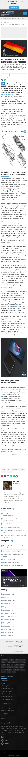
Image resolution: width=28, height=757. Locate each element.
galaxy (23, 659)
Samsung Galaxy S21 (8, 610)
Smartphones (8, 18)
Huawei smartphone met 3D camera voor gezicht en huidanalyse (13, 520)
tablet (14, 672)
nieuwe (22, 669)
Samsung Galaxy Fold (8, 623)
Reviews (3, 18)
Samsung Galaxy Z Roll (8, 603)
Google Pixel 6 (6, 607)
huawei (3, 469)
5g (20, 662)
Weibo (12, 113)
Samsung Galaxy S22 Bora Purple (11, 551)
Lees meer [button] (14, 3)
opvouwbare (14, 469)
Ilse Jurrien (5, 75)
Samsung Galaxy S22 (8, 594)
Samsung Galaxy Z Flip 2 (9, 626)
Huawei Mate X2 (12, 99)
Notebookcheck (6, 115)
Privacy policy (5, 713)
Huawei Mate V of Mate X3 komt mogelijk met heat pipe (14, 536)
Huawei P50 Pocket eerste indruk (11, 527)
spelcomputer (8, 669)
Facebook (6, 737)
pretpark (22, 664)
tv (2, 669)
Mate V (7, 98)
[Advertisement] (15, 32)
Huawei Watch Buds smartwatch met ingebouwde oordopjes (12, 514)
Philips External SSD (7, 691)
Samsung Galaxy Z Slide (9, 600)
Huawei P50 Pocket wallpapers (10, 524)
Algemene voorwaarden (8, 710)
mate (8, 469)
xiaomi (21, 667)
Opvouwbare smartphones (9, 613)
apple (16, 667)
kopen (3, 667)
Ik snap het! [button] (14, 7)
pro (24, 662)
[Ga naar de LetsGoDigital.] (2, 23)
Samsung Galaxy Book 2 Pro (9, 696)
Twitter (6, 740)
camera (3, 662)
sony (8, 664)
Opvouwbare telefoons (17, 18)
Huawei (4, 77)
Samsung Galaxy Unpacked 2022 (10, 686)
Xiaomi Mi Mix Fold (7, 421)
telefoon (4, 472)
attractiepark (10, 667)
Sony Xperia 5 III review (9, 559)
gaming (3, 672)
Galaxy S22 (5, 683)
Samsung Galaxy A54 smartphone (11, 562)
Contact (4, 716)
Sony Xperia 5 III (6, 694)
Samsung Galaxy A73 (7, 688)
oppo (9, 662)
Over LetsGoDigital (6, 708)
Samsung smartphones (8, 619)
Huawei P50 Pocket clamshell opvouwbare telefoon (13, 531)
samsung (18, 659)
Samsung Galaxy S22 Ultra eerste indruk (13, 565)
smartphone (21, 469)
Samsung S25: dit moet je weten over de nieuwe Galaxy (13, 547)
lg (12, 664)
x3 (10, 472)
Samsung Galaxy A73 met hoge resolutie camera (13, 555)
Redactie (4, 718)
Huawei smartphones (8, 632)
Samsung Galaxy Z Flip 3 (8, 94)
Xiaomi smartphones (8, 635)
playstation (16, 669)
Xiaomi (15, 306)
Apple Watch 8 (5, 680)
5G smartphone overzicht (9, 616)
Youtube (6, 743)
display (3, 664)
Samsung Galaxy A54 (7, 699)
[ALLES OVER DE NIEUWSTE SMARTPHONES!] (7, 12)
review (9, 672)
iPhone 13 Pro (6, 597)
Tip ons (17, 755)
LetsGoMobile (11, 755)
